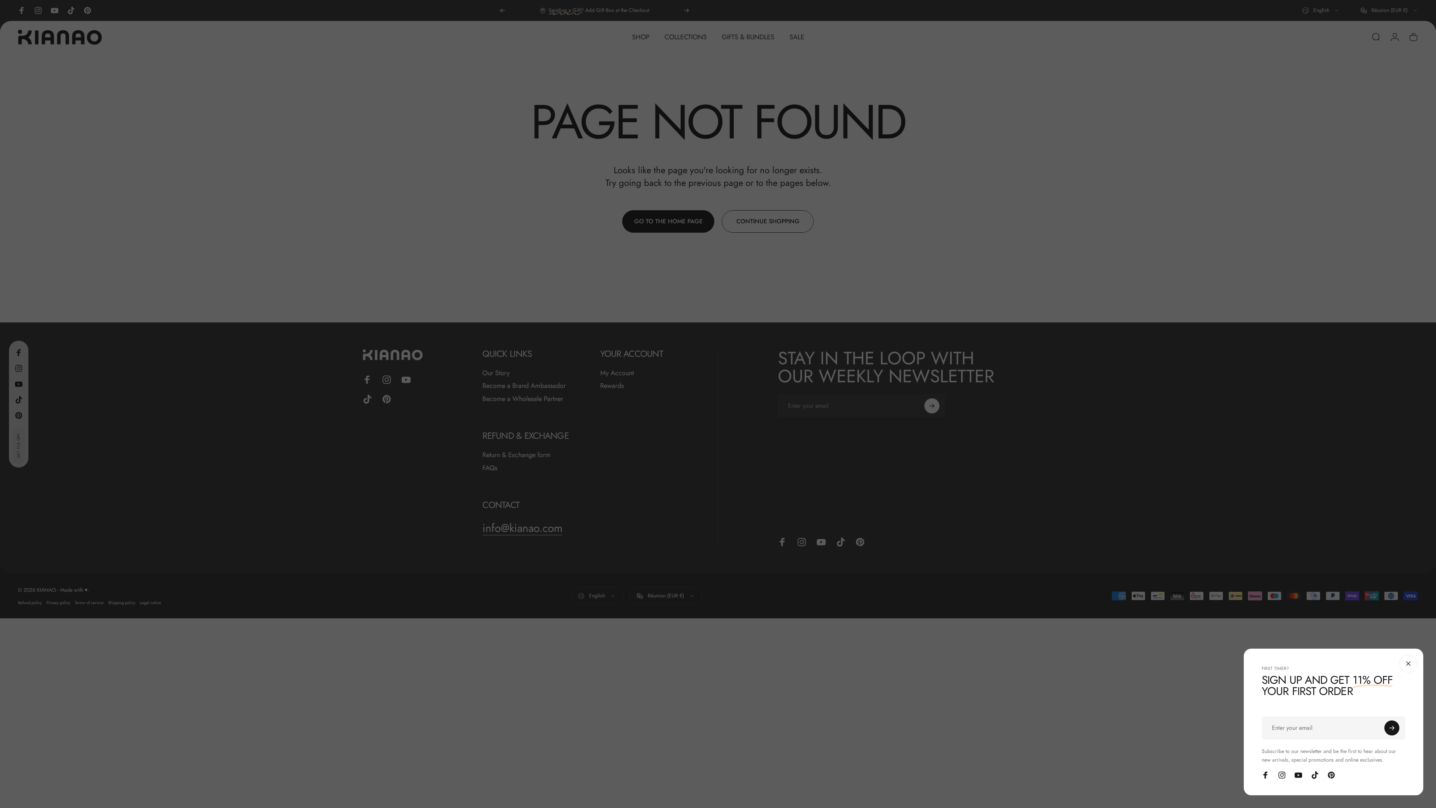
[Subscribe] (1391, 727)
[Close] (1408, 664)
